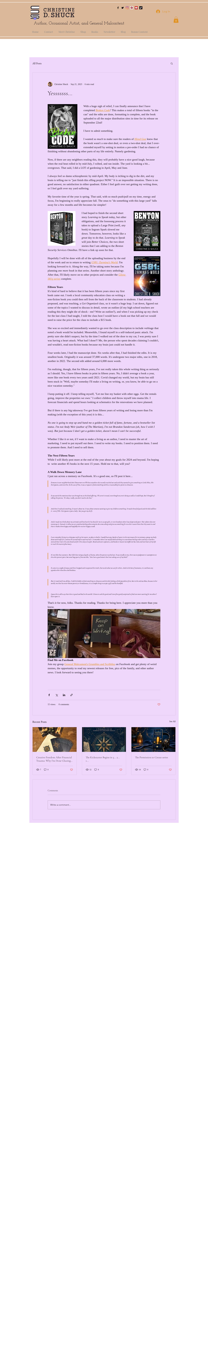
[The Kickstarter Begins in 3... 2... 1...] (104, 739)
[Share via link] (71, 695)
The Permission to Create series (151, 757)
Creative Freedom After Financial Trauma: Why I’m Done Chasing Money (54, 759)
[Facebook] (118, 7)
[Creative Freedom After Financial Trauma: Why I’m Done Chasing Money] (55, 739)
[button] (176, 20)
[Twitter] (122, 7)
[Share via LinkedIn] (64, 695)
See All (172, 721)
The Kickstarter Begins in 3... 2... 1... (103, 759)
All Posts (37, 63)
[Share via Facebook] (49, 695)
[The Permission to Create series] (153, 739)
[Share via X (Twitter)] (56, 695)
